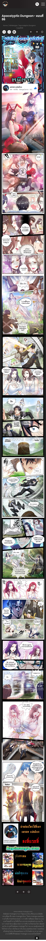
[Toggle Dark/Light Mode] (14, 32)
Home (5, 25)
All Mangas (13, 25)
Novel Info (42, 32)
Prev (31, 32)
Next (37, 32)
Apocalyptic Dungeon (27, 25)
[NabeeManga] (5, 4)
